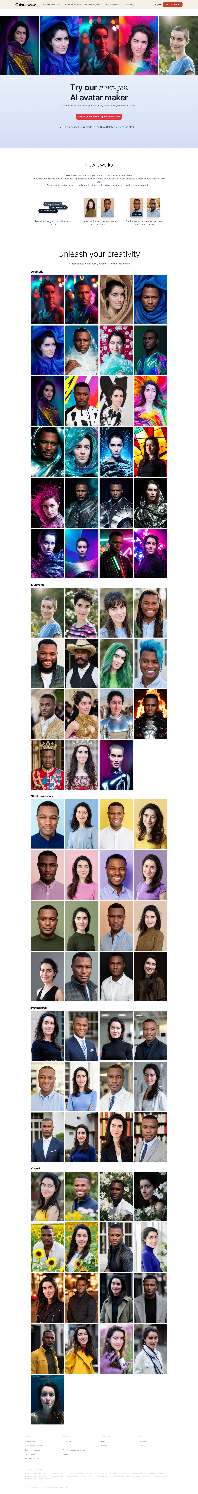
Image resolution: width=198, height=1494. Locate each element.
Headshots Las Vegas (155, 1473)
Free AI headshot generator (74, 1450)
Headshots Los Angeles (33, 1473)
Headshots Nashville (120, 1473)
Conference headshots (34, 1446)
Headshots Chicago (133, 1476)
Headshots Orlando (86, 1476)
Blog (65, 1446)
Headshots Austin (71, 1476)
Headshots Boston (117, 1476)
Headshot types (92, 4)
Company (129, 4)
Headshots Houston (102, 1476)
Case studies (68, 1441)
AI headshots (30, 1441)
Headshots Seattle (31, 1479)
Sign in (158, 4)
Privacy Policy (64, 1487)
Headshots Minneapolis (83, 1473)
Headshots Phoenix (66, 1473)
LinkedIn (142, 1441)
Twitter (142, 1446)
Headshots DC (43, 1476)
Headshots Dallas (31, 1476)
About (103, 1441)
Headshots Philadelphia (137, 1473)
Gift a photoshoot (32, 1458)
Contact (104, 1446)
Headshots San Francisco (102, 1473)
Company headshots (51, 4)
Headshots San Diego (50, 1473)
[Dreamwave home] (25, 4)
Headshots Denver (57, 1476)
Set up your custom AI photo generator (99, 116)
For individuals (112, 4)
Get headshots (173, 4)
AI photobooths (72, 4)
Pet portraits (30, 1454)
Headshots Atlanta (160, 1476)
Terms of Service (51, 1487)
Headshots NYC (147, 1476)
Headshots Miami (45, 1479)
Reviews (66, 1454)
